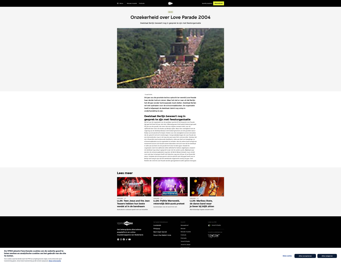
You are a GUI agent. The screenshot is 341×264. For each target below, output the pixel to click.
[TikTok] (127, 239)
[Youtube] (129, 239)
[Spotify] (118, 239)
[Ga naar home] (170, 3)
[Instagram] (121, 239)
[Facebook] (124, 239)
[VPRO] (214, 236)
